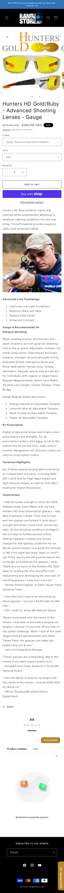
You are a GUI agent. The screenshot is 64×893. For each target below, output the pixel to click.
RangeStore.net (36, 887)
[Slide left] (24, 96)
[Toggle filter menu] (56, 756)
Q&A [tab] (35, 749)
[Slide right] (39, 96)
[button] (7, 17)
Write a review (50, 740)
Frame (6, 135)
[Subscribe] (53, 852)
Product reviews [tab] (17, 749)
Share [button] (9, 706)
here (39, 441)
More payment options (32, 202)
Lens (5, 150)
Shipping (6, 130)
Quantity (7, 165)
